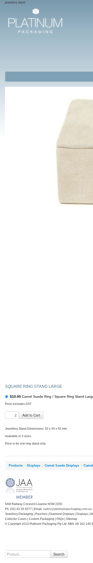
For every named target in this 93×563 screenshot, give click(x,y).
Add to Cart (31, 415)
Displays (33, 465)
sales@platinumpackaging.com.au (67, 509)
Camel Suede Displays (62, 465)
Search (58, 554)
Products (16, 465)
